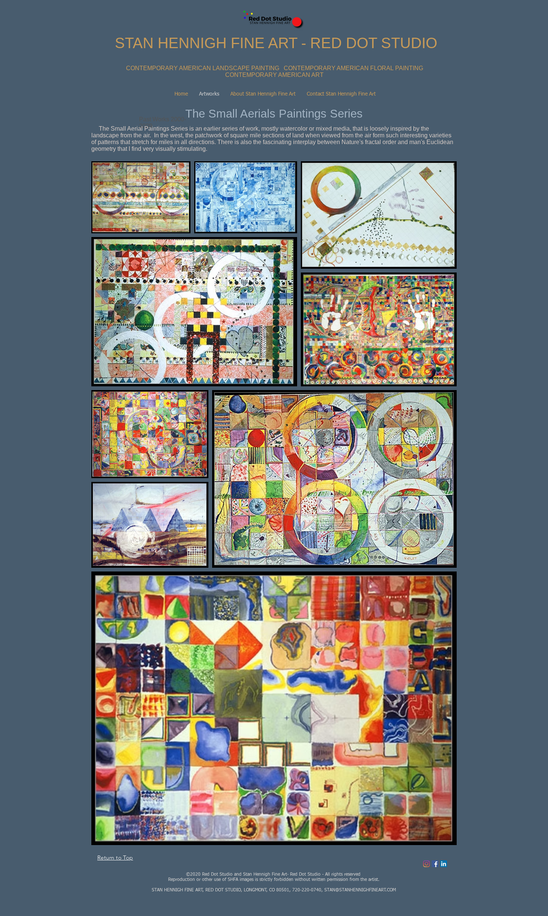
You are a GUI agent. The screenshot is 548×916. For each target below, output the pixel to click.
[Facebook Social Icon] (435, 863)
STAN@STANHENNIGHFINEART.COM (360, 890)
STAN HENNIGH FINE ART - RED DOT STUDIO (276, 43)
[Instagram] (426, 863)
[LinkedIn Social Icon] (443, 863)
